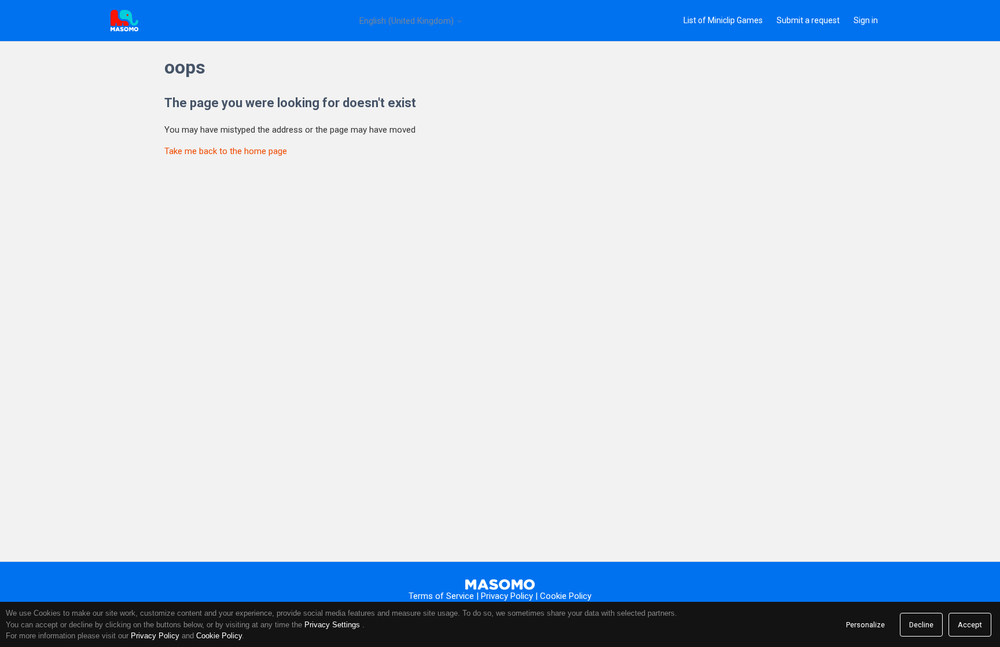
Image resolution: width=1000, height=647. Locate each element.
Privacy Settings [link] (332, 624)
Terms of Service (441, 596)
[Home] (125, 20)
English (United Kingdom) (407, 21)
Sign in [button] (866, 20)
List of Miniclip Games (723, 20)
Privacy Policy (507, 596)
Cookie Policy (565, 596)
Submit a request (808, 20)
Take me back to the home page (225, 151)
